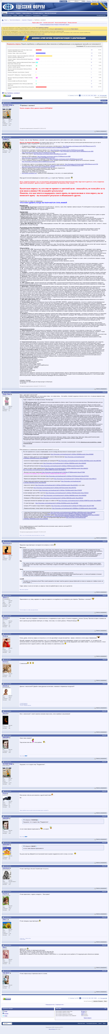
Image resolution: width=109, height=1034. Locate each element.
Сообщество (27, 15)
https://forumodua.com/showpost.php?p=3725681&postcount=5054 (66, 165)
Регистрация (104, 1)
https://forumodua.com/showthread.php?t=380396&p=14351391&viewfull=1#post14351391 (70, 513)
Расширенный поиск (101, 15)
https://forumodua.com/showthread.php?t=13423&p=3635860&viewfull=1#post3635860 (72, 454)
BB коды (83, 1011)
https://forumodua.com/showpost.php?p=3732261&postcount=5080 (67, 150)
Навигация (44, 15)
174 (91, 53)
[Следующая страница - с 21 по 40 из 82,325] (98, 95)
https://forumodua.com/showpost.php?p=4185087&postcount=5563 (38, 161)
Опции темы (103, 100)
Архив (100, 1023)
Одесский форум (52, 1029)
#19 (106, 945)
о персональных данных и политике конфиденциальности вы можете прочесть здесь (26, 34)
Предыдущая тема (50, 1004)
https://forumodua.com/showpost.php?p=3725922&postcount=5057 (38, 166)
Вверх (104, 102)
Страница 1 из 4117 (74, 95)
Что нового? (11, 13)
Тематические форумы (15, 20)
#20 (106, 970)
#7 (106, 633)
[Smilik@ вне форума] (7, 145)
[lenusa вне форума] (7, 668)
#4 (106, 541)
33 (91, 77)
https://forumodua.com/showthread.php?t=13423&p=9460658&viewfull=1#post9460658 (65, 495)
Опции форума (36, 15)
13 (91, 83)
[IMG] (82, 1014)
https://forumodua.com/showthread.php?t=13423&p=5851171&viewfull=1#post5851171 (75, 478)
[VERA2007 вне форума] (7, 851)
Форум (4, 13)
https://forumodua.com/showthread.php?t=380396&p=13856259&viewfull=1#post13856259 (73, 512)
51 (86, 95)
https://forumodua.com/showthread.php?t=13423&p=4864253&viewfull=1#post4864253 (66, 468)
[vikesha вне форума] (7, 691)
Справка (15, 15)
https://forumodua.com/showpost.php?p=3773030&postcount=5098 (53, 156)
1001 (95, 95)
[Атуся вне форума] (7, 798)
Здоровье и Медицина (27, 20)
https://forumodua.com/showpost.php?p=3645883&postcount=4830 (76, 151)
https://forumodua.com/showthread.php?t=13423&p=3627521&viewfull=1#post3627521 (54, 487)
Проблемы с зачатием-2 (13, 93)
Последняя (102, 95)
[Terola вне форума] (6, 643)
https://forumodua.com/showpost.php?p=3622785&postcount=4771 (79, 146)
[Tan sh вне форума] (5, 720)
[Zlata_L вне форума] (7, 925)
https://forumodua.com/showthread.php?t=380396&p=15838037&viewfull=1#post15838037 (77, 515)
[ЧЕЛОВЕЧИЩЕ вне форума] (7, 114)
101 (89, 95)
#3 (106, 392)
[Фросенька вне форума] (7, 550)
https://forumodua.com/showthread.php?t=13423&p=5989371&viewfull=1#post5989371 (44, 469)
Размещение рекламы (92, 1023)
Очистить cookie (96, 1)
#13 (106, 791)
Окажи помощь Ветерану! (61, 22)
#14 (106, 816)
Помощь (89, 1)
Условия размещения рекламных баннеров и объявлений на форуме (54, 24)
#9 (106, 683)
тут (49, 178)
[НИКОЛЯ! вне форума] (5, 744)
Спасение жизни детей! (48, 22)
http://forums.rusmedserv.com (29, 173)
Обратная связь (81, 1023)
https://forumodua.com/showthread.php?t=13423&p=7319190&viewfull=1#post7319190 (60, 490)
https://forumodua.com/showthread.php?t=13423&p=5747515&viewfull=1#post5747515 (67, 476)
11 (84, 95)
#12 (106, 761)
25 (91, 65)
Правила (18, 13)
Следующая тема (59, 1004)
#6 (106, 615)
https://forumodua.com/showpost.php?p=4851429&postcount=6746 (81, 164)
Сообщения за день (7, 15)
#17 (106, 891)
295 (91, 55)
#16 (106, 865)
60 (91, 59)
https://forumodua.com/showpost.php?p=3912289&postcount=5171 (38, 157)
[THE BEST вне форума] (6, 980)
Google (5, 1011)
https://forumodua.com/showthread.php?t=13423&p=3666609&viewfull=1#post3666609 (64, 463)
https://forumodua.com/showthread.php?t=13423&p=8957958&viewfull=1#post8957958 (79, 460)
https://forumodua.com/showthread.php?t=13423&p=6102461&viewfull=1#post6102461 (56, 485)
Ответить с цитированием (101, 131)
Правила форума (87, 1018)
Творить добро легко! (37, 22)
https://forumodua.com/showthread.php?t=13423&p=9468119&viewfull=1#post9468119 (62, 498)
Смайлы (83, 1012)
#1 (106, 102)
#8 (106, 659)
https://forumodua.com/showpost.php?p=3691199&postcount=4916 (50, 154)
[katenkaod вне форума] (7, 875)
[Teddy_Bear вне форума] (7, 401)
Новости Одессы (26, 13)
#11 (106, 735)
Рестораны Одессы (38, 13)
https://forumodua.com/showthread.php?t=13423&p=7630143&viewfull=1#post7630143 (67, 493)
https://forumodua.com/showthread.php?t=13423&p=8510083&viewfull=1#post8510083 (56, 503)
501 (92, 95)
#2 (106, 137)
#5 (106, 595)
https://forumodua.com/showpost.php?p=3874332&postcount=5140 (66, 159)
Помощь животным (72, 22)
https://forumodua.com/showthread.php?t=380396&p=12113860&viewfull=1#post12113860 (74, 508)
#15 (106, 842)
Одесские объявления (50, 13)
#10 (106, 711)
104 (91, 49)
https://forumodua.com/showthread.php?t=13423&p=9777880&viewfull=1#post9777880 (72, 505)
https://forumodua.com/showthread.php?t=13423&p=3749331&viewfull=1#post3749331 (62, 466)
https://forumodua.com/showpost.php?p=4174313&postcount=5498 (38, 152)
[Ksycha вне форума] (6, 900)
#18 (106, 917)
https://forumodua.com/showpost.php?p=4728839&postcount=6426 (52, 147)
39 (91, 62)
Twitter (5, 1016)
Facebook (6, 1013)
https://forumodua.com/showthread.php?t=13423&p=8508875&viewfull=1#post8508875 (80, 500)
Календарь (21, 15)
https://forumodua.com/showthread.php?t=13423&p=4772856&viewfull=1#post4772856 (63, 472)
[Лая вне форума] (6, 954)
